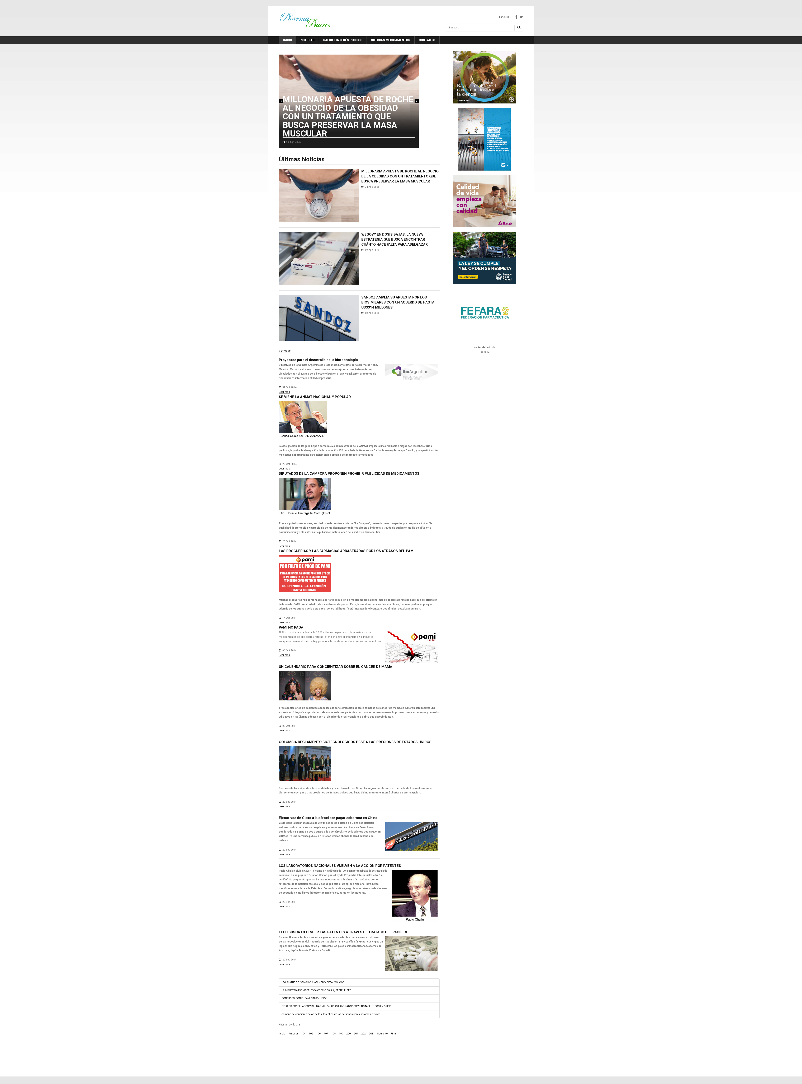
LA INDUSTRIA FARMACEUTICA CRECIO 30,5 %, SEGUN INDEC (316, 990)
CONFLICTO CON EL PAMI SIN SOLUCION (304, 998)
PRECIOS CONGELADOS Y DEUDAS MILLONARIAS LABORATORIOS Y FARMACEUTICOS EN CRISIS (336, 1006)
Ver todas (285, 350)
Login (504, 17)
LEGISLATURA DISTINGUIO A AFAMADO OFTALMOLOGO (313, 982)
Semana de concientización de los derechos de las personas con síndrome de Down (331, 1014)
